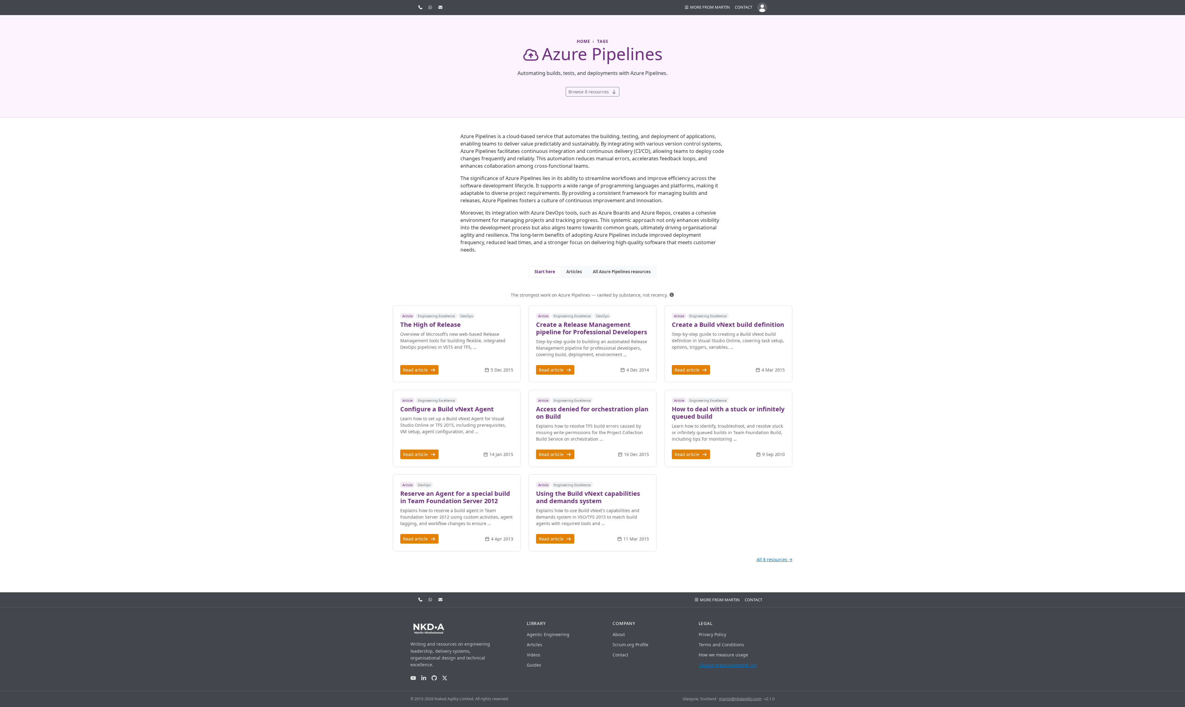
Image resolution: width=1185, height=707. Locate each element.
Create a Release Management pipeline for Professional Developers (591, 328)
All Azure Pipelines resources (622, 271)
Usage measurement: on (728, 665)
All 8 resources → (774, 559)
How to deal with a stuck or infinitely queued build (728, 413)
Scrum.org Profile (630, 644)
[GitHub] (434, 678)
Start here (544, 271)
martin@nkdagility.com (740, 698)
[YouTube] (413, 678)
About (619, 634)
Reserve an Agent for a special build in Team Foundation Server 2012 (455, 497)
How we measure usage (723, 655)
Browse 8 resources (589, 92)
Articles (574, 271)
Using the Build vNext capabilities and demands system (588, 497)
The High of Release (430, 324)
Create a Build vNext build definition (728, 324)
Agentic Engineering (548, 634)
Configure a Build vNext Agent (447, 409)
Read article (416, 370)
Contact (743, 7)
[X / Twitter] (444, 678)
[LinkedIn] (423, 678)
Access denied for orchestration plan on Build (592, 413)
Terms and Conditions (721, 644)
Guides (534, 665)
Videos (533, 655)
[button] (672, 295)
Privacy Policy (712, 634)
